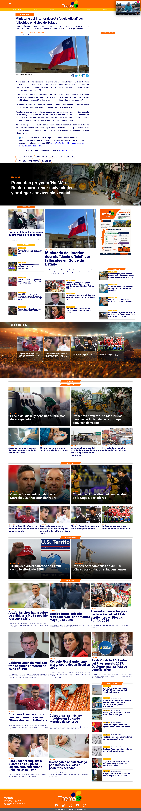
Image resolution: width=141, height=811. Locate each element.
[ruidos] (103, 275)
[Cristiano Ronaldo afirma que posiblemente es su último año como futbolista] (12, 281)
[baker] (97, 715)
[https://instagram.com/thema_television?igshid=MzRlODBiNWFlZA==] (70, 806)
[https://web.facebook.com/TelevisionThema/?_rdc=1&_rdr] (56, 806)
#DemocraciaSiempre (76, 143)
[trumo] (97, 763)
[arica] (103, 314)
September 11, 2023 (66, 150)
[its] (103, 288)
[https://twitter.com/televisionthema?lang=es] (63, 806)
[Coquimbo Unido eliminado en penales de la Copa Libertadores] (12, 266)
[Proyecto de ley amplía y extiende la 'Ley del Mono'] (117, 444)
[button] (24, 157)
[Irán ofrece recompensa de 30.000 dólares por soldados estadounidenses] (97, 690)
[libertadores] (97, 739)
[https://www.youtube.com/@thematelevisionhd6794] (77, 806)
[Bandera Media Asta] (70, 247)
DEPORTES (23, 338)
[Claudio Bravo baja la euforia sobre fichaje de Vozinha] (12, 310)
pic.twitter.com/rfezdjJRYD (30, 146)
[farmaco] (103, 301)
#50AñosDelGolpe (59, 143)
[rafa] (12, 296)
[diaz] (12, 251)
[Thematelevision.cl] (9, 5)
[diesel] (26, 228)
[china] (97, 727)
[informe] (97, 702)
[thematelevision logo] (70, 803)
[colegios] (97, 775)
